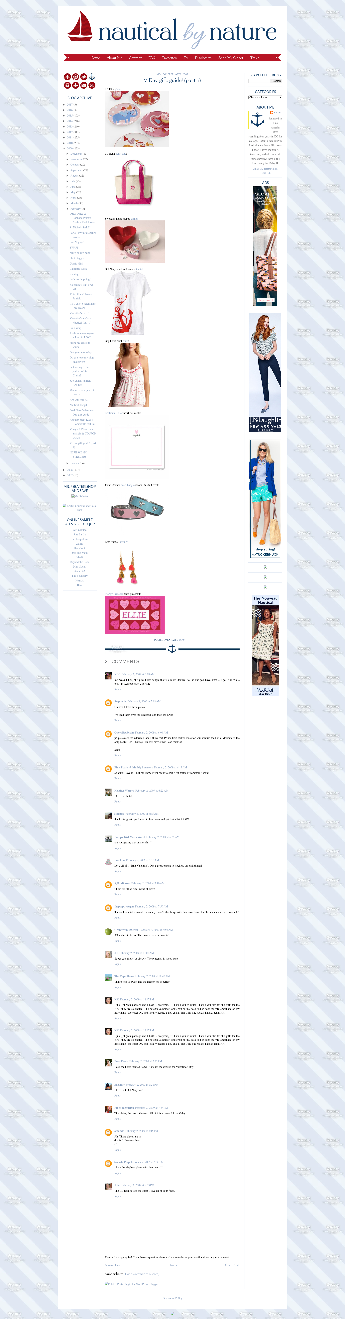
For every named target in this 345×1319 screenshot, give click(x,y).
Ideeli (79, 557)
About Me (114, 58)
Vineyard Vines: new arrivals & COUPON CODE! (83, 433)
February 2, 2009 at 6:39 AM (162, 837)
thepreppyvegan (124, 906)
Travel (255, 58)
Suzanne (119, 1084)
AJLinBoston (122, 883)
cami (125, 341)
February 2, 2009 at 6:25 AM (151, 790)
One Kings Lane (79, 539)
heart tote (121, 153)
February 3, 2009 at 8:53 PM (138, 1185)
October (75, 164)
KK (116, 999)
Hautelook (79, 548)
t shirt (139, 269)
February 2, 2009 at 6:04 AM (151, 732)
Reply (117, 689)
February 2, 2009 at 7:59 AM (151, 906)
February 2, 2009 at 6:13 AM (170, 767)
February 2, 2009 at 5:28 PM (142, 1084)
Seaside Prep (122, 1162)
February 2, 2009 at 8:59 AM (156, 930)
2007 (70, 475)
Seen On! (79, 571)
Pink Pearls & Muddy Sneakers (133, 767)
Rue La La (80, 534)
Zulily (79, 543)
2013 (70, 126)
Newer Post (113, 1265)
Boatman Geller (114, 413)
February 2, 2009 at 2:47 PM (145, 1061)
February (75, 208)
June (73, 187)
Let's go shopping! (80, 279)
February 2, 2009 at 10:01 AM (136, 953)
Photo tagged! (77, 258)
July (73, 181)
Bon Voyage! (77, 242)
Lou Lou (119, 860)
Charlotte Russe (78, 269)
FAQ (152, 58)
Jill (116, 953)
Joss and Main (80, 553)
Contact (135, 58)
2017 (70, 104)
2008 (70, 470)
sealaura (119, 814)
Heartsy (79, 580)
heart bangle (128, 485)
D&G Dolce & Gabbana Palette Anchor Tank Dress (82, 218)
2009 (70, 148)
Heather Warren (124, 790)
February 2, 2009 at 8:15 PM (141, 1131)
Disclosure (203, 58)
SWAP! (74, 247)
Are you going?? (79, 400)
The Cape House (124, 976)
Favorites (169, 58)
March (74, 203)
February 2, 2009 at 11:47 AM (152, 976)
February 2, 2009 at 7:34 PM (151, 1108)
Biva (79, 585)
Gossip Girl (76, 263)
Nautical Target (78, 405)
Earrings (123, 542)
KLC (117, 674)
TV (185, 58)
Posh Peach (121, 1061)
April (73, 197)
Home (95, 58)
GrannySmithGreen (126, 930)
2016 (70, 110)
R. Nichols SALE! (80, 227)
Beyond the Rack (79, 562)
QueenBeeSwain (124, 732)
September (76, 170)
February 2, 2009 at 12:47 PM (137, 999)
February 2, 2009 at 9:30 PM (147, 1162)
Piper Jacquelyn (124, 1108)
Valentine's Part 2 (79, 313)
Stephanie (120, 701)
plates (118, 89)
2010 (70, 143)
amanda (119, 1131)
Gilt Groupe (79, 530)
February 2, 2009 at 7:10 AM (142, 860)
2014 (70, 121)
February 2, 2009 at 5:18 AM (138, 674)
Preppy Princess (114, 594)
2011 (70, 137)
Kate (277, 112)
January (75, 463)
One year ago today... (82, 352)
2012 (70, 132)
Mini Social (79, 566)
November (76, 159)
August (74, 175)
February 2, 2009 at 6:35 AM (142, 813)
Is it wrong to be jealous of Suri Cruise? (79, 371)
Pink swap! (76, 328)
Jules (117, 1185)
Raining (74, 274)
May (73, 192)
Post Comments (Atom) (142, 1274)
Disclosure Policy (172, 1298)
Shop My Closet (230, 58)
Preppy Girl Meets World (129, 837)
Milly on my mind (80, 253)
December (76, 153)
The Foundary (80, 576)
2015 (70, 115)
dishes (134, 218)
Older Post (231, 1265)
